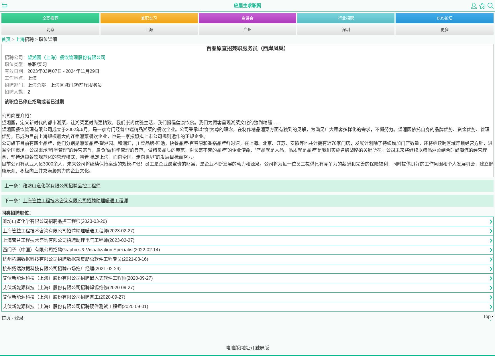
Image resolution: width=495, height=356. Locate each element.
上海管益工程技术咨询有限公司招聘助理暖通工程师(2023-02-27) (68, 230)
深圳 (346, 29)
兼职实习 (149, 18)
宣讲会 (247, 18)
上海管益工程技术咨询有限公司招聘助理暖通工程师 (75, 200)
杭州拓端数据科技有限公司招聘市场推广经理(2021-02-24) (62, 268)
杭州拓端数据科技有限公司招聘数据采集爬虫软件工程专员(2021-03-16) (75, 259)
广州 (247, 29)
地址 (245, 347)
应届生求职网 (247, 5)
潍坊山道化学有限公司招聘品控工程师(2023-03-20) (55, 221)
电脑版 (233, 347)
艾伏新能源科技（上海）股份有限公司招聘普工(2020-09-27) (64, 297)
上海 (149, 29)
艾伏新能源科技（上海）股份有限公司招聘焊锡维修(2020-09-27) (68, 287)
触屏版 (262, 347)
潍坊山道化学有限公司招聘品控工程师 (62, 185)
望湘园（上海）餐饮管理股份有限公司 (66, 57)
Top (487, 316)
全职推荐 (50, 18)
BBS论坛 (445, 18)
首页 (6, 39)
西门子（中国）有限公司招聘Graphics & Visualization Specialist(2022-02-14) (81, 249)
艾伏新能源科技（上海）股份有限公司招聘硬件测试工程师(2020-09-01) (75, 306)
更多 (445, 29)
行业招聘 (346, 18)
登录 (18, 318)
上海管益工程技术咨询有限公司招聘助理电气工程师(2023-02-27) (68, 240)
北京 (50, 29)
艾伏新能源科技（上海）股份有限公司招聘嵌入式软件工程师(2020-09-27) (78, 278)
